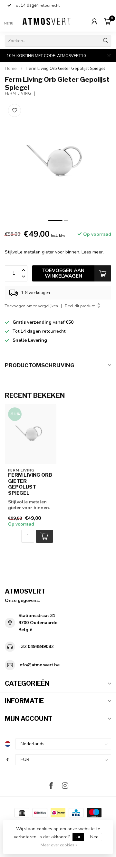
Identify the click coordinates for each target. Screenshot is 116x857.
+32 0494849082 (35, 646)
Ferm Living (18, 93)
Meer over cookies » (59, 845)
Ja (78, 837)
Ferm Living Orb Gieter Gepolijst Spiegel (65, 68)
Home (11, 68)
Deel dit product (80, 306)
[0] (107, 21)
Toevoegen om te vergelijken (31, 306)
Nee (94, 837)
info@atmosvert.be (39, 665)
